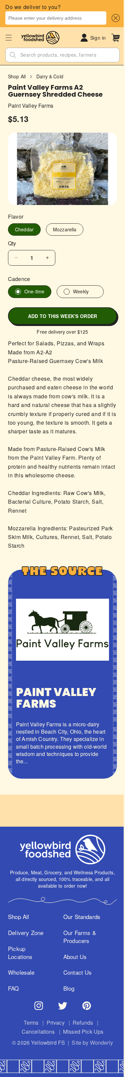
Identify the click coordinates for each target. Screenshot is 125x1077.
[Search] (13, 55)
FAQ (13, 988)
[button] (114, 18)
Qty (12, 240)
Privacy (53, 1022)
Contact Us (75, 973)
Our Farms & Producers (77, 937)
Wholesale (21, 973)
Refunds (80, 1022)
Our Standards (79, 917)
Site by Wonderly (90, 1042)
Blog (67, 988)
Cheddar (24, 226)
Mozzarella (64, 226)
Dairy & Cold (49, 76)
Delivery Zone (25, 933)
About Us (73, 957)
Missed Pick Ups (81, 1032)
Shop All (17, 76)
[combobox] (55, 18)
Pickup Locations (20, 953)
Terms (28, 1022)
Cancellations (35, 1032)
